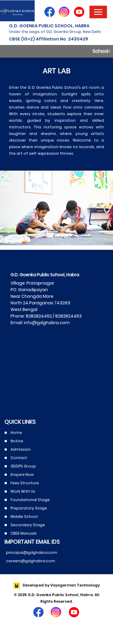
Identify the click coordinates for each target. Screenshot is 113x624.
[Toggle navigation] (98, 12)
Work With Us (23, 491)
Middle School (24, 516)
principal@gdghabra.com (31, 552)
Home (16, 432)
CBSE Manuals (24, 533)
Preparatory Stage (29, 508)
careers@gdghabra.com (30, 560)
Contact (19, 457)
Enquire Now (22, 474)
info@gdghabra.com (46, 323)
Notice (17, 440)
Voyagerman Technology (75, 585)
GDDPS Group (23, 466)
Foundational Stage (30, 499)
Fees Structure (25, 482)
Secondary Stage (28, 524)
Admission (21, 449)
